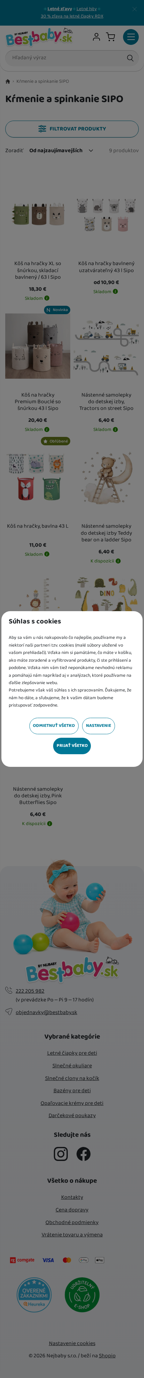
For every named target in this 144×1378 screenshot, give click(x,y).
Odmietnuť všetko (54, 725)
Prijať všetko (72, 745)
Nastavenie (98, 725)
